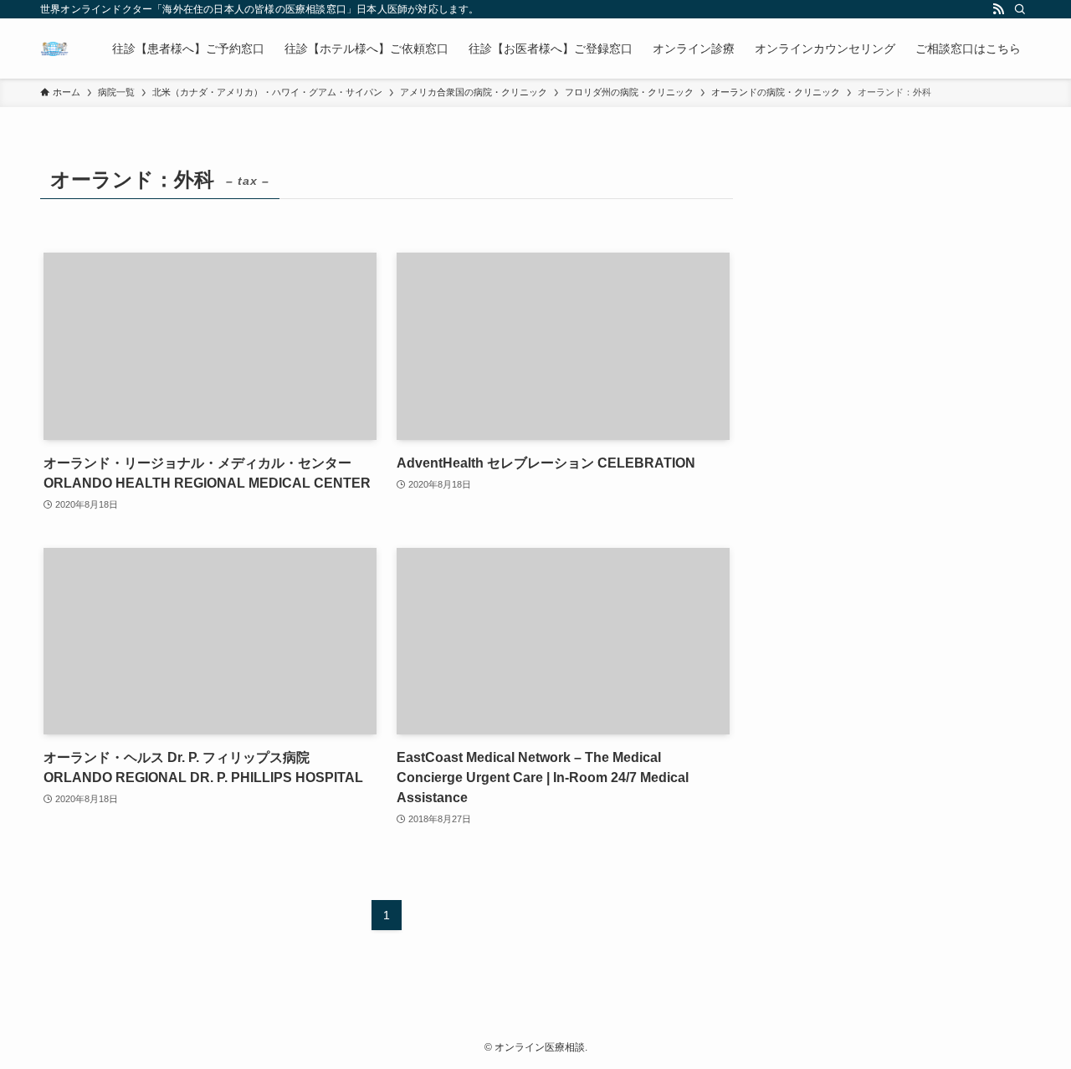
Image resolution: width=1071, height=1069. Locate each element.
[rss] (998, 9)
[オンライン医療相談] (54, 48)
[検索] (1020, 9)
